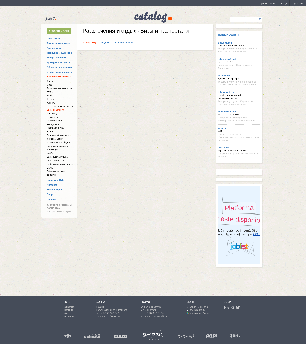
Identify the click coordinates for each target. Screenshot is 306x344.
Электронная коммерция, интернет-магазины (236, 119)
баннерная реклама (151, 307)
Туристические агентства (59, 88)
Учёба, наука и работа (59, 72)
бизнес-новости (149, 310)
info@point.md (114, 316)
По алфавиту (89, 42)
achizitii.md (92, 336)
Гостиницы (52, 117)
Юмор (50, 131)
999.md (67, 336)
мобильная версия (199, 307)
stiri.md (235, 335)
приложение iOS (198, 310)
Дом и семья (54, 48)
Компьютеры (54, 189)
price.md (212, 336)
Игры (49, 95)
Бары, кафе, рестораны (59, 146)
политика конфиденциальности (112, 310)
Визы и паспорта (55, 110)
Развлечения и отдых (59, 76)
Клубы (50, 92)
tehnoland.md (226, 92)
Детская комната (55, 160)
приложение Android (200, 313)
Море (49, 85)
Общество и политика (59, 67)
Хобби (50, 153)
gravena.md (225, 42)
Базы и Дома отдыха (57, 157)
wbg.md (222, 128)
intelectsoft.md (227, 59)
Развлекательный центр (59, 142)
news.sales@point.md (161, 316)
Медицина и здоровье (59, 53)
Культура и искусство (59, 62)
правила (68, 310)
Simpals (153, 334)
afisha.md (121, 336)
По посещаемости (124, 42)
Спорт (50, 194)
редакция (69, 316)
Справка (51, 199)
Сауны (50, 168)
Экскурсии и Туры (55, 128)
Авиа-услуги (53, 124)
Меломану (52, 113)
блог (66, 313)
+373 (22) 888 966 (155, 313)
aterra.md (223, 147)
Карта (50, 81)
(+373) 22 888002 (110, 313)
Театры (50, 99)
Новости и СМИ (55, 180)
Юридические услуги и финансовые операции (239, 138)
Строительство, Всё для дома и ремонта (238, 50)
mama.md (186, 336)
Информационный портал (60, 164)
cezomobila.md (227, 111)
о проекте (69, 307)
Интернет (52, 185)
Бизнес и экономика (58, 43)
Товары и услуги (56, 57)
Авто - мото (53, 38)
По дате (105, 42)
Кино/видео (52, 150)
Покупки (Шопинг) (55, 121)
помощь (100, 307)
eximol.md (224, 75)
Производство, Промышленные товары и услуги (237, 83)
